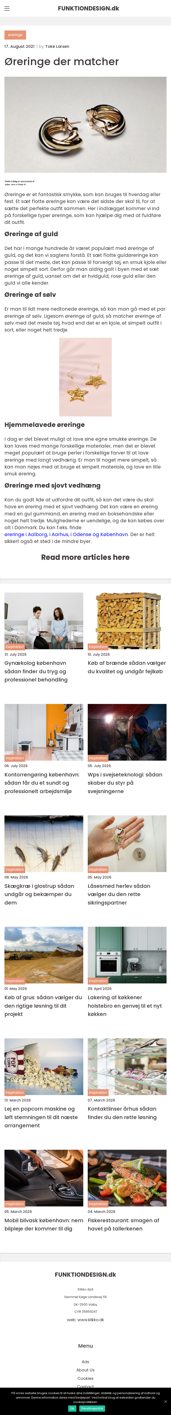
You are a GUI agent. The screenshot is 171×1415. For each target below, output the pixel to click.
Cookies (85, 1378)
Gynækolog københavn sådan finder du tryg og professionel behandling (36, 671)
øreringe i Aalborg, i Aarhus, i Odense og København (66, 534)
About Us (85, 1370)
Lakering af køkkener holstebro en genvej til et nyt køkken (125, 1006)
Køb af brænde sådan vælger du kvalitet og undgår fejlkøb (127, 667)
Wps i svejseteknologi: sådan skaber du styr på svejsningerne (125, 783)
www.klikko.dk (90, 1320)
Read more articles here (85, 557)
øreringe (15, 34)
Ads (85, 1362)
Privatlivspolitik (92, 1408)
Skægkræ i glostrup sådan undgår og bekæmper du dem (39, 894)
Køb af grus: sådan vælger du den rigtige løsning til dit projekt (43, 1006)
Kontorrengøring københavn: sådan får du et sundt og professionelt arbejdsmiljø (41, 783)
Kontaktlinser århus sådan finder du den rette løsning (122, 1113)
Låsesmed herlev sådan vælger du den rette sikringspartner (119, 894)
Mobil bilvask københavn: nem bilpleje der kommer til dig (43, 1224)
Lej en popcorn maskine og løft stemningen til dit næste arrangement (41, 1117)
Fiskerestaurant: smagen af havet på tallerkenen (123, 1224)
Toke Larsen (57, 46)
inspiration (15, 646)
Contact (85, 1386)
